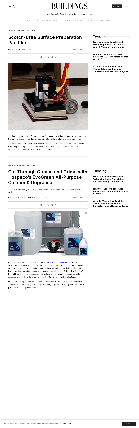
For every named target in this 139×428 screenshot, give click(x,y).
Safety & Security (95, 20)
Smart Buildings (52, 20)
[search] (13, 6)
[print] (87, 57)
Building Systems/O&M (34, 20)
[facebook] (41, 57)
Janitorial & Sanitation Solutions (21, 31)
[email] (56, 57)
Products (110, 20)
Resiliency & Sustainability (74, 20)
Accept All (129, 424)
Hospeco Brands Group (27, 197)
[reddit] (52, 57)
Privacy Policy (66, 423)
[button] (9, 6)
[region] (69, 424)
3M (19, 49)
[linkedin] (45, 57)
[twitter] (48, 57)
